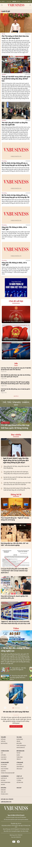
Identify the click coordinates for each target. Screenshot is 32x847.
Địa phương (4, 743)
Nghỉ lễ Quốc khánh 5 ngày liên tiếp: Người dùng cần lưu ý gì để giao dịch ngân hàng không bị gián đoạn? (16, 460)
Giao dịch (3, 757)
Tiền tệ (3, 34)
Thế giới (3, 741)
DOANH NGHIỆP (5, 762)
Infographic (17, 402)
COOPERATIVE (4, 776)
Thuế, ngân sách (21, 745)
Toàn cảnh (20, 757)
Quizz (16, 405)
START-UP (19, 776)
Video (9, 402)
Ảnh (4, 402)
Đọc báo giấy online (16, 726)
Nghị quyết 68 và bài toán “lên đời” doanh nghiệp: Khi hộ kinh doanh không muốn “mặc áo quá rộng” (15, 382)
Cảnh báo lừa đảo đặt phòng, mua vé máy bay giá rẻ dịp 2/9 (15, 389)
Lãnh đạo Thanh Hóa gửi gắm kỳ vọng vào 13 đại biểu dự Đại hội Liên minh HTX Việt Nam (16, 368)
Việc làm (3, 792)
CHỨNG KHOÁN (5, 750)
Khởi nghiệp (20, 778)
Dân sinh (3, 789)
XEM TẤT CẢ (16, 396)
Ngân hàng (20, 739)
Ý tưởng (19, 780)
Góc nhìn (3, 759)
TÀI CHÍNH (19, 737)
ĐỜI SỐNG (3, 787)
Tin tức (18, 753)
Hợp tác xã (4, 778)
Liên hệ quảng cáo (6, 801)
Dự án (18, 755)
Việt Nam (4, 74)
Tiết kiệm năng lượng (9, 358)
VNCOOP (19, 787)
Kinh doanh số (21, 747)
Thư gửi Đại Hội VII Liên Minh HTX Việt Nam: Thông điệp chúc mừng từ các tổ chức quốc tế (16, 472)
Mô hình (3, 780)
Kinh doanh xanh (5, 782)
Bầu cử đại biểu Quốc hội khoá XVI (13, 340)
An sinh (3, 784)
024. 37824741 (9, 799)
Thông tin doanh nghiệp (8, 773)
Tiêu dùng (3, 766)
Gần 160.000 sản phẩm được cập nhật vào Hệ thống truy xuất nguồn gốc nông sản (15, 375)
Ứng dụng (19, 768)
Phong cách (4, 794)
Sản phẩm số (20, 766)
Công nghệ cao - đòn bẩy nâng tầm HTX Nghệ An (18, 668)
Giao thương (4, 768)
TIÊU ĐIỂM (3, 737)
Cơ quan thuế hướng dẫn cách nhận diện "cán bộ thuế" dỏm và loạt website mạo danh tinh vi (14, 570)
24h (2, 753)
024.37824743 (17, 837)
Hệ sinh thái (20, 782)
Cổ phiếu (3, 755)
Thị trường (4, 161)
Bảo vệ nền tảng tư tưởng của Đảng (13, 321)
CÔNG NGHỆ (20, 762)
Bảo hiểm (19, 743)
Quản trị (3, 770)
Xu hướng (19, 764)
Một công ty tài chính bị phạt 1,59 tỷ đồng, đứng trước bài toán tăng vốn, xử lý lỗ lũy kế (17, 489)
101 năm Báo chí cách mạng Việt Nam (16, 712)
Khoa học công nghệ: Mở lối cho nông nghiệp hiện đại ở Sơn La (18, 677)
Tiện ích (19, 759)
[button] (27, 708)
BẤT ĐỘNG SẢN (20, 750)
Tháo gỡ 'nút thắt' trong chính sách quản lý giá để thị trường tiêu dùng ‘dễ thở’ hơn (16, 79)
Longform (25, 402)
